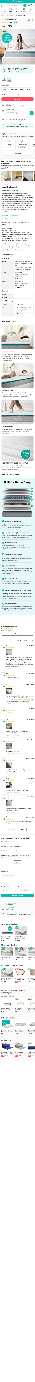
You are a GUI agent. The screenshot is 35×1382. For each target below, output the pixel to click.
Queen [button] (22, 89)
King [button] (28, 89)
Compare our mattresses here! (10, 215)
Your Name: (5, 887)
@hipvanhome (24, 167)
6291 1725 (10, 908)
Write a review (17, 634)
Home (3, 15)
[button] (24, 5)
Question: (4, 871)
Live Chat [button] (11, 903)
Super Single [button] (13, 89)
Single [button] (4, 89)
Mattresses (10, 15)
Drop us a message (11, 913)
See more (17, 862)
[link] (17, 144)
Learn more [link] (8, 147)
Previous (12, 829)
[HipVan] (2, 5)
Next (22, 829)
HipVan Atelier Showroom (17, 119)
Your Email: (22, 887)
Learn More (17, 153)
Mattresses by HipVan (11, 190)
